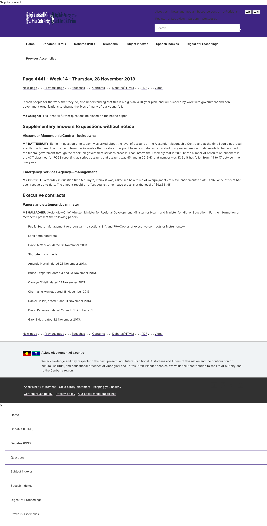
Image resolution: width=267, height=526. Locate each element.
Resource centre (208, 11)
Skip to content (10, 2)
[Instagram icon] (214, 385)
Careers (193, 18)
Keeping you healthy (107, 387)
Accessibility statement (40, 387)
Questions (110, 44)
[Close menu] (1, 405)
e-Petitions (230, 11)
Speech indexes (167, 44)
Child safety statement (74, 387)
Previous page (54, 88)
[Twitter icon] (231, 385)
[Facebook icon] (223, 385)
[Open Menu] (248, 12)
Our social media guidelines (97, 394)
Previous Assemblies (41, 58)
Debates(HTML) (123, 88)
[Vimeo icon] (240, 385)
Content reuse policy (38, 394)
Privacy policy (65, 394)
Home (30, 44)
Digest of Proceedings (202, 44)
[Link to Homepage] (51, 18)
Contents (98, 88)
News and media (182, 11)
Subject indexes (137, 44)
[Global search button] (238, 27)
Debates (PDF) (84, 44)
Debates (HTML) (54, 44)
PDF (144, 88)
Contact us (209, 18)
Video (159, 88)
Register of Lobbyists (170, 18)
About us (161, 11)
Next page (30, 88)
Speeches (78, 88)
